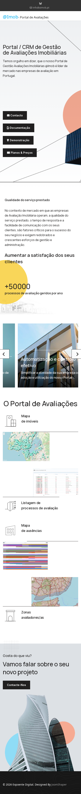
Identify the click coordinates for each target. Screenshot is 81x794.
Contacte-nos (16, 684)
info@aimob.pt (41, 7)
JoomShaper (59, 784)
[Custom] (40, 3)
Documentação (19, 127)
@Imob (10, 16)
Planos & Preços (21, 152)
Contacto (16, 115)
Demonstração (19, 140)
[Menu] (75, 16)
